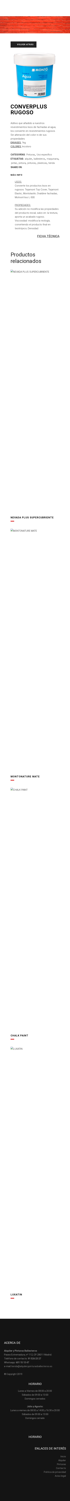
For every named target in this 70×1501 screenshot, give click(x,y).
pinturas (31, 163)
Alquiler (62, 1460)
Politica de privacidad (55, 1472)
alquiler (28, 159)
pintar (14, 163)
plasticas (42, 163)
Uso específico (44, 154)
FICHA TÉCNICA (48, 236)
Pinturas (30, 154)
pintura (22, 163)
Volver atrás (25, 44)
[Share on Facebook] (25, 167)
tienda (52, 163)
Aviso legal (60, 1476)
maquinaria (52, 159)
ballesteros (39, 159)
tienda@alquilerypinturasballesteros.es (31, 1366)
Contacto (61, 1468)
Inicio (63, 1456)
